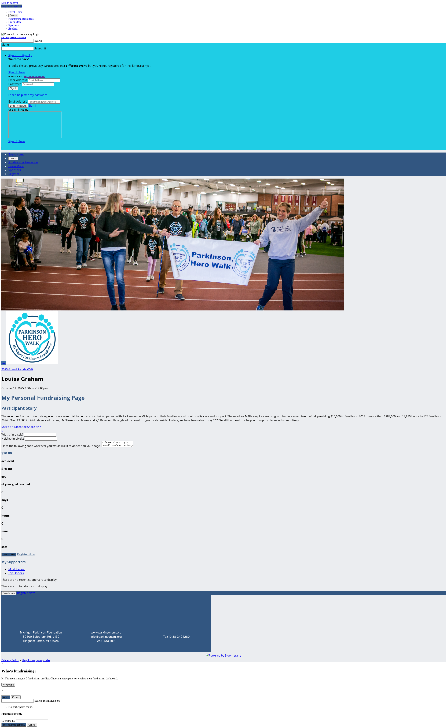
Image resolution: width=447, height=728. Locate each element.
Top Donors (16, 573)
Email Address (17, 80)
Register (12, 28)
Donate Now (9, 554)
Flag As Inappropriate (36, 660)
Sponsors (13, 25)
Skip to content (9, 2)
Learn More (14, 21)
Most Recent (16, 569)
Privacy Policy (10, 660)
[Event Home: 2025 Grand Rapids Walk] (32, 363)
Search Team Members (47, 700)
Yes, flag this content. (14, 724)
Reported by (8, 720)
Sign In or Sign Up (20, 55)
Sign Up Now (16, 72)
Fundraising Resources (21, 18)
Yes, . (6, 697)
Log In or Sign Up (11, 6)
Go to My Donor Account (13, 37)
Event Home (15, 11)
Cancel (15, 697)
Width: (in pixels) (12, 434)
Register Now (26, 554)
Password (14, 84)
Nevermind (8, 684)
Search (38, 40)
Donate (13, 15)
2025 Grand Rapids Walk (17, 369)
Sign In (33, 105)
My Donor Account (34, 76)
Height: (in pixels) (12, 438)
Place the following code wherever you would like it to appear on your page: (51, 446)
